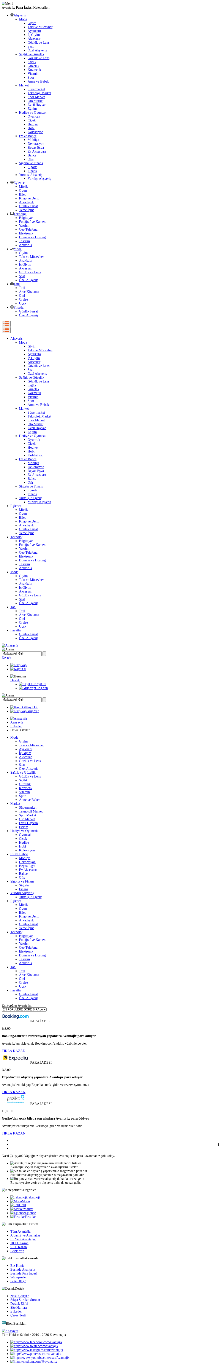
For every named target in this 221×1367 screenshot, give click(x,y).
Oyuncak (34, 116)
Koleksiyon (35, 132)
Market (24, 85)
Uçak (22, 303)
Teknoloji (20, 214)
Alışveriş (20, 15)
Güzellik (33, 66)
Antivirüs (25, 245)
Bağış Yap (17, 1251)
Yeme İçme (26, 210)
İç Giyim (34, 35)
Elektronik (26, 233)
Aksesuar (34, 38)
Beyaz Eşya (36, 147)
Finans (32, 171)
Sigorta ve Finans (31, 163)
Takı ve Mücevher (40, 27)
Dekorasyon (36, 143)
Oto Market (35, 101)
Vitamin (33, 73)
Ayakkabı (34, 31)
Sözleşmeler (18, 1277)
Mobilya (33, 140)
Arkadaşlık (26, 202)
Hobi (31, 128)
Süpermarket (36, 89)
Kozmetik (34, 70)
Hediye (33, 124)
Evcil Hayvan (37, 105)
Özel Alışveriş (37, 50)
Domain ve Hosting (32, 237)
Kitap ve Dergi (29, 198)
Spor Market (36, 97)
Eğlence (19, 183)
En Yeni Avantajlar (23, 1239)
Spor (31, 77)
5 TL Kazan (18, 1247)
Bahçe (32, 155)
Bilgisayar (26, 218)
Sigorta (32, 167)
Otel (22, 295)
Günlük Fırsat (28, 206)
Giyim (32, 23)
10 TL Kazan (19, 1243)
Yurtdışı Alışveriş (30, 175)
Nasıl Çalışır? (19, 1296)
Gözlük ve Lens (38, 42)
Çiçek (32, 120)
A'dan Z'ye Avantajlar (25, 1235)
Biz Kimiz (17, 1265)
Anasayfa (16, 722)
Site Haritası (18, 1307)
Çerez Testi (18, 1315)
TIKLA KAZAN (13, 1051)
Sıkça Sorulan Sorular (25, 1300)
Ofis (30, 159)
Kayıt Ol (40, 684)
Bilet (22, 194)
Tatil (17, 284)
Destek (6, 658)
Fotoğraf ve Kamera (32, 221)
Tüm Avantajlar (21, 1231)
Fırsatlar (19, 307)
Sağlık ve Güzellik (31, 54)
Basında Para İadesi (23, 1273)
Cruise (23, 299)
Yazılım (24, 225)
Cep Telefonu (28, 229)
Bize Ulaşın (18, 1281)
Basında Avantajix (22, 1269)
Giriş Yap (41, 688)
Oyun (23, 190)
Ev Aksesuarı (37, 151)
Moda (23, 19)
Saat (30, 46)
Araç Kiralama (29, 291)
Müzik (23, 186)
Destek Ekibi (19, 1303)
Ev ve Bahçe (27, 136)
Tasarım (24, 241)
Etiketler (16, 726)
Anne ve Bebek (38, 81)
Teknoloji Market (39, 93)
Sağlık (32, 62)
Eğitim (32, 108)
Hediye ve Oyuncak (32, 112)
